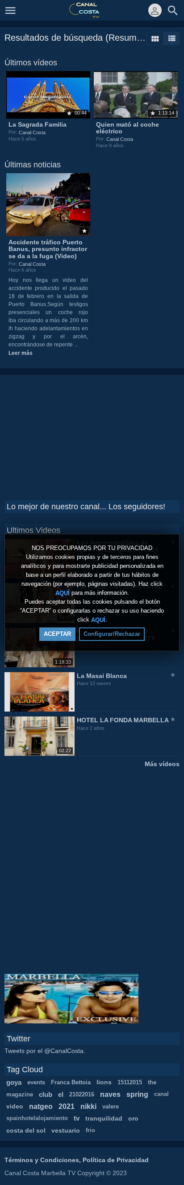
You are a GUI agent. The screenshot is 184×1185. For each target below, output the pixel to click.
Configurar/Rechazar (112, 634)
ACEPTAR (57, 634)
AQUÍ (62, 592)
